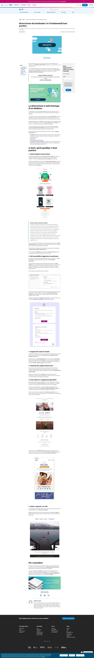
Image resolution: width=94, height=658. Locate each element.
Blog (23, 19)
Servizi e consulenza (54, 632)
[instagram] (49, 641)
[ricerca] (77, 5)
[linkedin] (44, 595)
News (73, 12)
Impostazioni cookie (63, 655)
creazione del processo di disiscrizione (40, 572)
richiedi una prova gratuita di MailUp (50, 573)
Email (37, 628)
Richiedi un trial (21, 632)
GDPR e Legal (63, 12)
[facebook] (40, 595)
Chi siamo (68, 628)
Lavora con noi (69, 633)
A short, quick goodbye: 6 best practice (23, 72)
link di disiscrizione (46, 156)
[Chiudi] (92, 655)
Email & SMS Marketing (24, 12)
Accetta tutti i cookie (80, 655)
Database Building (52, 251)
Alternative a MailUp (39, 634)
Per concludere (23, 74)
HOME (20, 19)
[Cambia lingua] (80, 5)
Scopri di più (63, 1)
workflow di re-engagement (50, 387)
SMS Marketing (39, 629)
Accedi (90, 4)
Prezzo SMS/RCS (53, 629)
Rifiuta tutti (72, 655)
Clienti (67, 629)
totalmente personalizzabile (44, 297)
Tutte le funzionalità (39, 633)
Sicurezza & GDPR (69, 634)
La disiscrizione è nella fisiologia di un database (23, 68)
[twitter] (48, 595)
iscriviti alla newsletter (68, 618)
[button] (23, 65)
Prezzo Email (53, 628)
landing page (42, 360)
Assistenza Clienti (21, 628)
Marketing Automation (51, 12)
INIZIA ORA (38, 99)
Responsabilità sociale (70, 632)
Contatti (20, 629)
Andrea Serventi (22, 31)
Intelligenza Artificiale (40, 632)
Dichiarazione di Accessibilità (71, 637)
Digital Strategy (37, 12)
